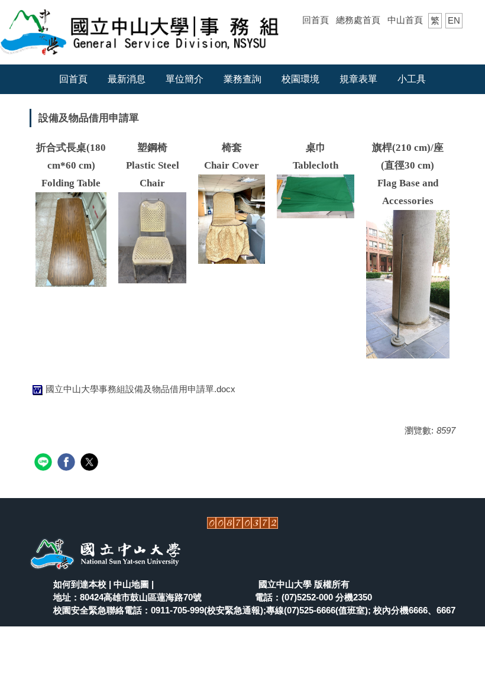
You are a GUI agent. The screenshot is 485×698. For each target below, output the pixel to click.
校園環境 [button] (300, 79)
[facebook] (67, 463)
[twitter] (90, 463)
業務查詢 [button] (242, 79)
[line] (44, 463)
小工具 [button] (411, 79)
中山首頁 (405, 20)
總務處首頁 (358, 20)
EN (454, 20)
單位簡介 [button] (184, 79)
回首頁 (315, 20)
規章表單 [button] (358, 79)
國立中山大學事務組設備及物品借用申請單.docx (140, 389)
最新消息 (127, 79)
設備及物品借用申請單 (88, 118)
